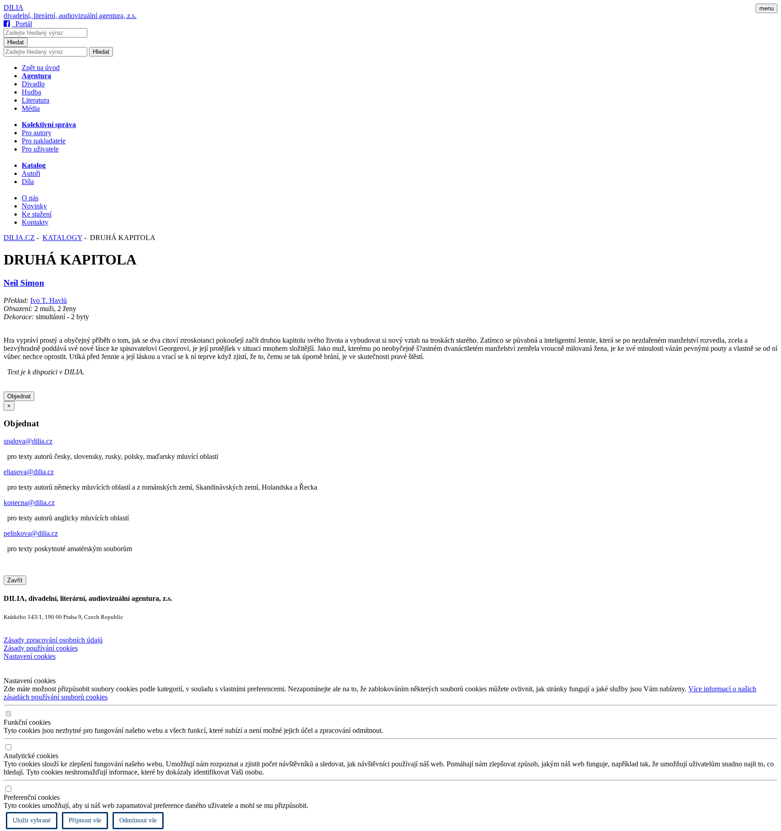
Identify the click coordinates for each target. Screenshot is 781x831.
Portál (22, 24)
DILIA (14, 7)
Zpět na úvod (41, 67)
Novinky (34, 206)
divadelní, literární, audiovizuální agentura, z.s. (70, 15)
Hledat (15, 42)
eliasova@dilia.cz (29, 472)
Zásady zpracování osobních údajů (53, 640)
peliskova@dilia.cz (31, 533)
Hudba (31, 92)
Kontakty (35, 222)
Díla (28, 181)
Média (31, 108)
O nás (30, 198)
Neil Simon (24, 283)
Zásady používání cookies (41, 648)
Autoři (31, 173)
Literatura (35, 100)
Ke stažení (37, 214)
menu (766, 8)
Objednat (19, 396)
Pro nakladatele (44, 141)
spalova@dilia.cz (28, 441)
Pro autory (37, 133)
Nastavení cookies (30, 656)
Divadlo (33, 84)
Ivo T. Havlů (48, 300)
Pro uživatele (40, 149)
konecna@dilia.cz (29, 502)
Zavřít (15, 580)
